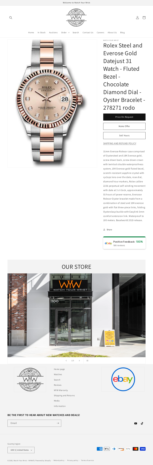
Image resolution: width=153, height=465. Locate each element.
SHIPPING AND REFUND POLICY (119, 143)
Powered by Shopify (43, 460)
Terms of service (87, 460)
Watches (58, 374)
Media (57, 400)
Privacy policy (72, 460)
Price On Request (124, 116)
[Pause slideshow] (87, 360)
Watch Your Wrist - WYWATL (24, 460)
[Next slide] (79, 360)
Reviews (58, 385)
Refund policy (59, 460)
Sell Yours (124, 135)
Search (57, 379)
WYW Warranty (61, 390)
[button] (10, 17)
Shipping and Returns (64, 395)
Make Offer (124, 126)
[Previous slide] (66, 360)
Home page (59, 369)
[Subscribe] (58, 423)
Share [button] (109, 229)
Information (60, 406)
